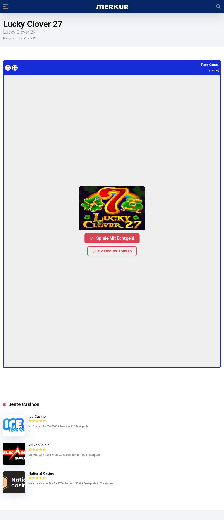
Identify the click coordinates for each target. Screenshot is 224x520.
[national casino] (14, 492)
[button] (112, 208)
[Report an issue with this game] (8, 68)
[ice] (14, 435)
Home (6, 38)
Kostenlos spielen (115, 251)
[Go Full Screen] (15, 68)
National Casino (41, 473)
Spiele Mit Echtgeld (115, 238)
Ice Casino (37, 417)
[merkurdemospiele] (112, 6)
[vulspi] (14, 464)
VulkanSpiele (39, 445)
